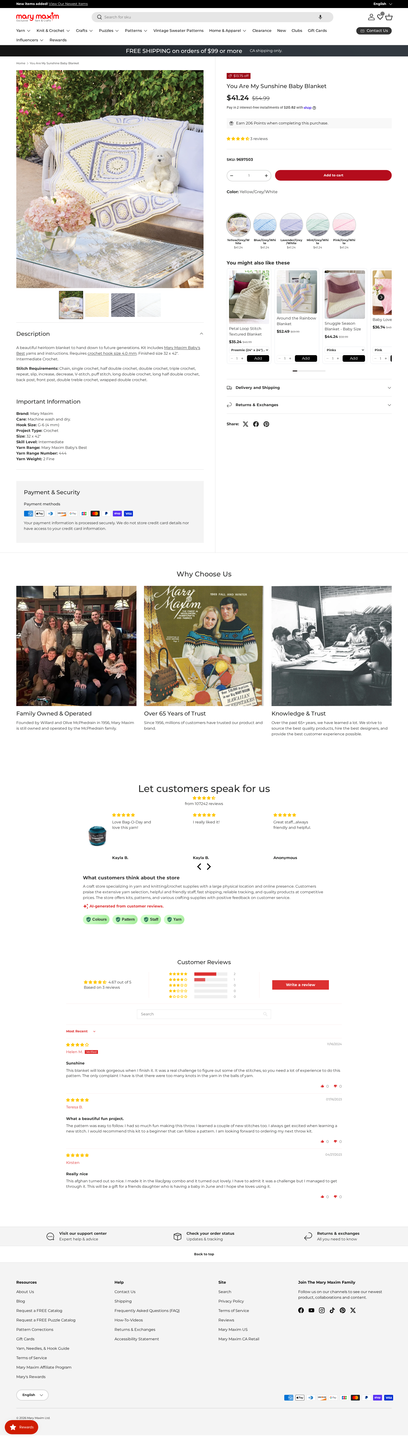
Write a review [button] (300, 985)
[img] (204, 798)
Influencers (27, 40)
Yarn (20, 30)
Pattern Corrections (34, 1329)
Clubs (297, 30)
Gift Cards (317, 30)
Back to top (204, 1254)
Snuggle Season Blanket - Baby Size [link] (343, 326)
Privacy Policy (231, 1301)
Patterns (133, 30)
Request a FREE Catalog (39, 1310)
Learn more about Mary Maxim (309, 4)
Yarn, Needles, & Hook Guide (42, 1348)
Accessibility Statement (137, 1339)
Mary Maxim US (233, 1329)
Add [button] (258, 358)
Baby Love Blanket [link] (390, 319)
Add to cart (333, 175)
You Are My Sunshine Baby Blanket (54, 63)
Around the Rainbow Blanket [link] (296, 321)
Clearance (262, 30)
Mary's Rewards (31, 1377)
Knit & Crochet (50, 30)
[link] (249, 297)
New (281, 30)
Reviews (226, 1320)
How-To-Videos (129, 1320)
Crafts (81, 30)
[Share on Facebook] (256, 424)
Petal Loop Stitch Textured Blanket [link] (245, 331)
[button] (320, 17)
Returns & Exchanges (135, 1329)
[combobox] (212, 17)
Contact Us (125, 1292)
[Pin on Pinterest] (266, 424)
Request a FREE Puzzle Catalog (46, 1320)
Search (224, 1292)
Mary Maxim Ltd (38, 1418)
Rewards (58, 40)
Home (20, 63)
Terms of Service (31, 1358)
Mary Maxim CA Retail (238, 1339)
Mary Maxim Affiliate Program (44, 1367)
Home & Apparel (225, 30)
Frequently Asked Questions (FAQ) (147, 1310)
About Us (25, 1292)
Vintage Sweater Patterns (178, 30)
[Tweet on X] (245, 424)
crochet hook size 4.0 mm (112, 353)
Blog (20, 1301)
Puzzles (106, 30)
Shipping (123, 1301)
